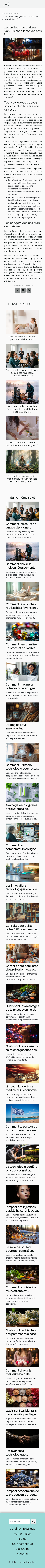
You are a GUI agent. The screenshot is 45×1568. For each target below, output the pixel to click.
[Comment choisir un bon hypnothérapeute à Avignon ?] (22, 428)
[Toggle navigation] (6, 4)
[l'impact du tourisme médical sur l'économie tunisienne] (22, 1073)
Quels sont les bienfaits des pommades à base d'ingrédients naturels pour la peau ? (21, 1336)
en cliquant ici (23, 155)
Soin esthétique (22, 1544)
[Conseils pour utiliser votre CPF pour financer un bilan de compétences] (22, 912)
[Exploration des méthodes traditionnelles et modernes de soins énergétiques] (22, 461)
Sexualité (22, 1549)
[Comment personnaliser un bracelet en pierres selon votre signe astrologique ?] (22, 631)
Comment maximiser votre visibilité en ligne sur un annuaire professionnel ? (20, 690)
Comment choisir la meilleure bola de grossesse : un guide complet (19, 1376)
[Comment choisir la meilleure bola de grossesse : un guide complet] (22, 1357)
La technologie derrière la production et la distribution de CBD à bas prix (22, 1172)
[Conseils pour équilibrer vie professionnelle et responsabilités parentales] (22, 953)
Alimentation (22, 1533)
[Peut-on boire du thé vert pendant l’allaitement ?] (22, 322)
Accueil (4, 13)
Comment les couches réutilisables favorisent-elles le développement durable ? (22, 609)
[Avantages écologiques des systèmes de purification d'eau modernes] (22, 792)
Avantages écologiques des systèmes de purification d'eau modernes (21, 810)
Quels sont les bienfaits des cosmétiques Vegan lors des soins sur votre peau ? (21, 1416)
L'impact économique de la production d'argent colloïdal (22, 1494)
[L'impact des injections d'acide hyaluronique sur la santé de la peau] (22, 1194)
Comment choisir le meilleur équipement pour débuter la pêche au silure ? (22, 409)
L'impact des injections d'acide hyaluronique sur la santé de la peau (22, 1210)
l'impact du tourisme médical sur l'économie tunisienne (21, 1090)
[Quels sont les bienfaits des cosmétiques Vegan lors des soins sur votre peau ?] (22, 1397)
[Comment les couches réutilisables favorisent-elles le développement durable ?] (22, 591)
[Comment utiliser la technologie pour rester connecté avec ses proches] (22, 752)
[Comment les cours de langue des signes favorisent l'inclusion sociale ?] (22, 356)
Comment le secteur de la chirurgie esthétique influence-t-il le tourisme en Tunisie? (22, 1132)
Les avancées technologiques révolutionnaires (16, 1454)
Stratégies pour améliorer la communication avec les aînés (22, 730)
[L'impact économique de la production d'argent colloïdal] (22, 1478)
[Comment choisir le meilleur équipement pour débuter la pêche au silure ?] (22, 392)
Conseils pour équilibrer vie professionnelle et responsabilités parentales (22, 971)
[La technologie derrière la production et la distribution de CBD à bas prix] (22, 1154)
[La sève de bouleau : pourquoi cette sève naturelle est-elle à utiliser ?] (22, 1234)
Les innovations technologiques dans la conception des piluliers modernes (22, 891)
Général (14, 13)
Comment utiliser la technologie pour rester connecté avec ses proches (21, 770)
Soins (22, 1538)
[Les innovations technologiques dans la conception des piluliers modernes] (22, 872)
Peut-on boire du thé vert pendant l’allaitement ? (22, 338)
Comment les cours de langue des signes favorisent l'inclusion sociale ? (22, 373)
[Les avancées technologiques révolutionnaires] (22, 1438)
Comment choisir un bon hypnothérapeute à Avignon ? (22, 444)
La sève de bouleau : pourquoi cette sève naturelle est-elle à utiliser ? (19, 1252)
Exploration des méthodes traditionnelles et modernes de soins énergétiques (22, 479)
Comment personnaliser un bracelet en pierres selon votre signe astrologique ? (22, 650)
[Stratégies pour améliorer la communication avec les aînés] (22, 711)
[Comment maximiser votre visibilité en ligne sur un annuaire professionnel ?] (22, 671)
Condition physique (22, 1528)
